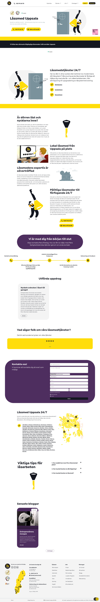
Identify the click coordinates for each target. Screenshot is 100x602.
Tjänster (57, 3)
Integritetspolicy (31, 600)
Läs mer (22, 544)
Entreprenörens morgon (27, 532)
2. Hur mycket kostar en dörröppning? (64, 469)
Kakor (12, 600)
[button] (66, 464)
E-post (52, 396)
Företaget (74, 3)
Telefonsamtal (54, 394)
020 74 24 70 (20, 3)
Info (66, 3)
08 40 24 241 (33, 588)
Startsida (49, 3)
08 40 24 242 (33, 581)
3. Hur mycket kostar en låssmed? (63, 473)
